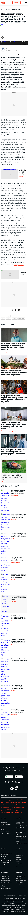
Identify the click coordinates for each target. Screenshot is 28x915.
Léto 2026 (18, 818)
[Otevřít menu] (25, 2)
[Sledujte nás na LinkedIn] (5, 782)
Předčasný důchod (20, 876)
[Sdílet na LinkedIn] (19, 310)
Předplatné (8, 771)
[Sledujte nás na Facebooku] (12, 782)
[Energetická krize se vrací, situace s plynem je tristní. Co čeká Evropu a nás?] (5, 522)
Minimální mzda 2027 (21, 885)
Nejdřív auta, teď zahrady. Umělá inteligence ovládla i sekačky (19, 597)
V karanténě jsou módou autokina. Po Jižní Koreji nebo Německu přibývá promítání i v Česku (23, 273)
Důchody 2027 (19, 882)
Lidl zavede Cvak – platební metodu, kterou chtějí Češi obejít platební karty (18, 575)
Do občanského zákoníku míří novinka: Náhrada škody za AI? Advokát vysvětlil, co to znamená (18, 491)
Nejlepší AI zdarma (5, 880)
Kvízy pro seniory (5, 831)
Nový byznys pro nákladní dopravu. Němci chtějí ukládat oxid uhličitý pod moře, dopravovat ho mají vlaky (14, 399)
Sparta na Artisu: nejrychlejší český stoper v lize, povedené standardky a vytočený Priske (18, 617)
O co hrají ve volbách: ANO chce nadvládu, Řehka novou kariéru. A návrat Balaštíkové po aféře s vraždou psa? (19, 660)
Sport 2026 (19, 849)
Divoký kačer (4, 867)
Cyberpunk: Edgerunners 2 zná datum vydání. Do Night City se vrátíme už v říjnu (18, 641)
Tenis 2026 (18, 859)
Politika (3, 849)
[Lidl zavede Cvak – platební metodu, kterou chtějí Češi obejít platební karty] (5, 583)
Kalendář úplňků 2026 (6, 834)
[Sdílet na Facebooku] (9, 310)
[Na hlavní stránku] (3, 2)
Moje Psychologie (6, 800)
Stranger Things (19, 265)
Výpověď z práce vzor (6, 864)
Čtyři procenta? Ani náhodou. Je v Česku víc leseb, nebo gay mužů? (17, 559)
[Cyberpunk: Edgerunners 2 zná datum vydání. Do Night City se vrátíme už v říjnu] (5, 647)
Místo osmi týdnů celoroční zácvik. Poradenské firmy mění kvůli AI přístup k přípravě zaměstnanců (14, 452)
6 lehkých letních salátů (21, 843)
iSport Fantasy (10, 802)
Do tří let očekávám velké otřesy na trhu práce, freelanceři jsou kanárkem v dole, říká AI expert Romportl (13, 347)
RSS (15, 771)
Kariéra (21, 771)
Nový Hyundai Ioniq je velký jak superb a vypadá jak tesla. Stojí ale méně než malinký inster (19, 535)
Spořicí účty (18, 878)
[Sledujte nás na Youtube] (19, 782)
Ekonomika (19, 872)
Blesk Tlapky (15, 800)
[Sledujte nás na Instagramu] (15, 782)
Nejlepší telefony (5, 878)
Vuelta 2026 (18, 812)
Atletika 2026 (19, 864)
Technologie (4, 872)
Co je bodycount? (5, 836)
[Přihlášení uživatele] (22, 2)
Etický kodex (6, 911)
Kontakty (5, 768)
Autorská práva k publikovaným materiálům (13, 902)
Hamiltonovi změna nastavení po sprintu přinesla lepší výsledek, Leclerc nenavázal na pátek (18, 687)
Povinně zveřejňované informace (17, 911)
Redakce (13, 768)
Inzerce (20, 768)
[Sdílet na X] (12, 310)
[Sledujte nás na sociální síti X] (9, 782)
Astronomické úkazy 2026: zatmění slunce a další (21, 832)
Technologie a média (16, 9)
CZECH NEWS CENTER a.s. (20, 895)
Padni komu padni (5, 862)
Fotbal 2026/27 (19, 855)
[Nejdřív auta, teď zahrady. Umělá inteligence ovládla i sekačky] (6, 604)
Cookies (23, 905)
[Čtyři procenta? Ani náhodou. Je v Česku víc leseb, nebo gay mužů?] (5, 564)
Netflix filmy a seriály (6, 888)
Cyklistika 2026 (19, 866)
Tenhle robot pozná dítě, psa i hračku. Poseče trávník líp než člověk (12, 477)
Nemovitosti (9, 805)
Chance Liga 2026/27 (8, 812)
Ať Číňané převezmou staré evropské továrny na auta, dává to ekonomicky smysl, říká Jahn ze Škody (13, 426)
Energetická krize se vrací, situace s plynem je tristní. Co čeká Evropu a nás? (18, 516)
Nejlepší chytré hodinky (6, 882)
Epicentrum (4, 822)
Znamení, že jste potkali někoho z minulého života (21, 827)
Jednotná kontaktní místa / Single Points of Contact (13, 909)
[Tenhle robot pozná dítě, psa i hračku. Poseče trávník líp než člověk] (14, 466)
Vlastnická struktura (18, 907)
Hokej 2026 (18, 857)
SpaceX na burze (5, 876)
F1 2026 (17, 861)
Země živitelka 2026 (20, 887)
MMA (17, 853)
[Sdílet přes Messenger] (15, 310)
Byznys (8, 9)
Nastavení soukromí (8, 907)
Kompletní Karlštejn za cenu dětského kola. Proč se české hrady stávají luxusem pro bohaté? (14, 373)
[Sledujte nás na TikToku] (22, 782)
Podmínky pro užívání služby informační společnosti (14, 903)
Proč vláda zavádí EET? (6, 860)
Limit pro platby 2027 (21, 880)
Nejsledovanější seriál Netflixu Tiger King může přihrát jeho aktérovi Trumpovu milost (23, 172)
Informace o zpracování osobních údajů (11, 905)
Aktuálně (3, 818)
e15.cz (2, 9)
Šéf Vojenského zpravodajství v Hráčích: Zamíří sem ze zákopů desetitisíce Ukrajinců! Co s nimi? (18, 711)
